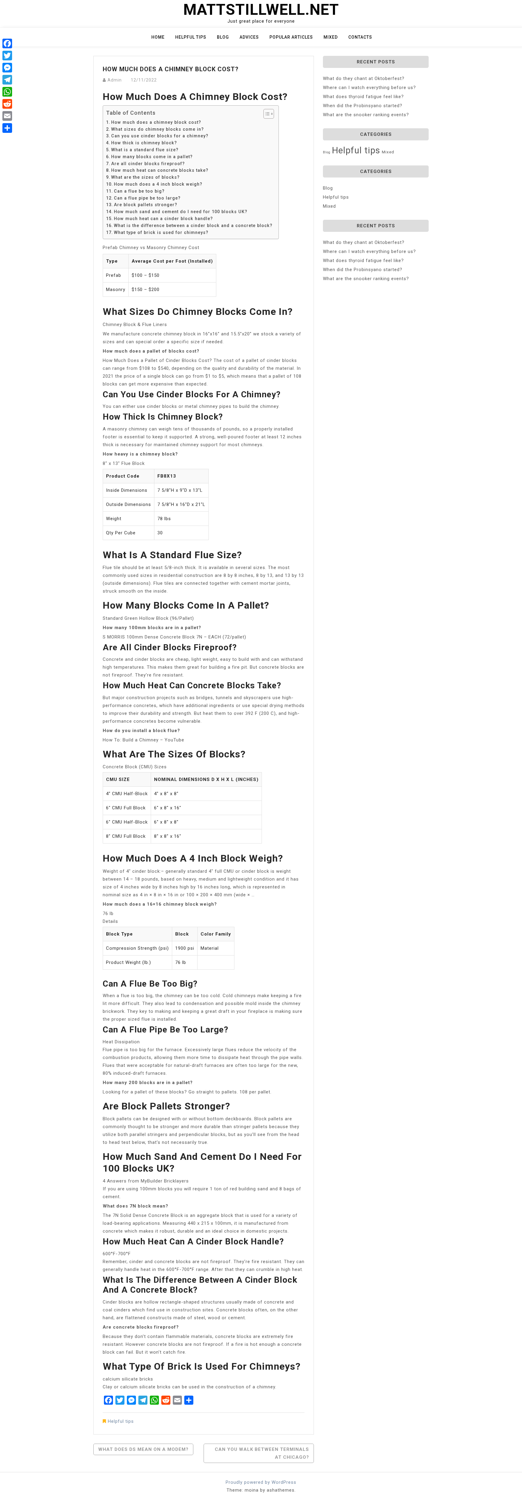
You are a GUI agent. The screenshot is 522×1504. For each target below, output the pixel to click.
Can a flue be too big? (139, 191)
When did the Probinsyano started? (362, 105)
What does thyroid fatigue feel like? (363, 96)
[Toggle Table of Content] (265, 114)
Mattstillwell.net (261, 9)
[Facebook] (7, 43)
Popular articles (291, 37)
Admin (115, 80)
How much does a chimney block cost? (156, 122)
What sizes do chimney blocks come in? (157, 129)
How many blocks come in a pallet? (152, 156)
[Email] (7, 116)
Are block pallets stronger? (145, 204)
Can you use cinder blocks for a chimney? (159, 135)
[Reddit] (7, 104)
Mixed (331, 37)
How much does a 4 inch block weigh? (158, 184)
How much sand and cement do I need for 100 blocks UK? (180, 211)
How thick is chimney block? (144, 142)
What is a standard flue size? (145, 149)
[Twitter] (7, 56)
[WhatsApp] (7, 92)
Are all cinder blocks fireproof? (148, 163)
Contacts (360, 37)
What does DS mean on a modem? (143, 1449)
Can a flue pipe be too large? (147, 198)
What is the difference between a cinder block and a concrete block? (193, 225)
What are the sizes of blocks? (145, 177)
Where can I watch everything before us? (369, 87)
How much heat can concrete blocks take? (159, 170)
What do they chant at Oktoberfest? (363, 78)
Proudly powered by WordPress (261, 1482)
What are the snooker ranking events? (366, 114)
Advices (249, 37)
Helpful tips (190, 37)
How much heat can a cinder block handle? (163, 218)
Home (158, 37)
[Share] (7, 128)
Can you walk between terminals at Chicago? (262, 1453)
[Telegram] (7, 80)
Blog (223, 37)
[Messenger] (7, 68)
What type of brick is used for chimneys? (161, 232)
